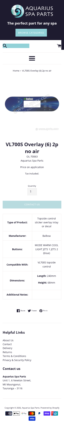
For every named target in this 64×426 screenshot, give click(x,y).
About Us (8, 340)
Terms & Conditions (14, 356)
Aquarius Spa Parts (30, 407)
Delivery (7, 348)
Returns (7, 352)
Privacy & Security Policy (17, 360)
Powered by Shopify (50, 407)
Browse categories (31, 32)
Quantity (32, 185)
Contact (7, 344)
